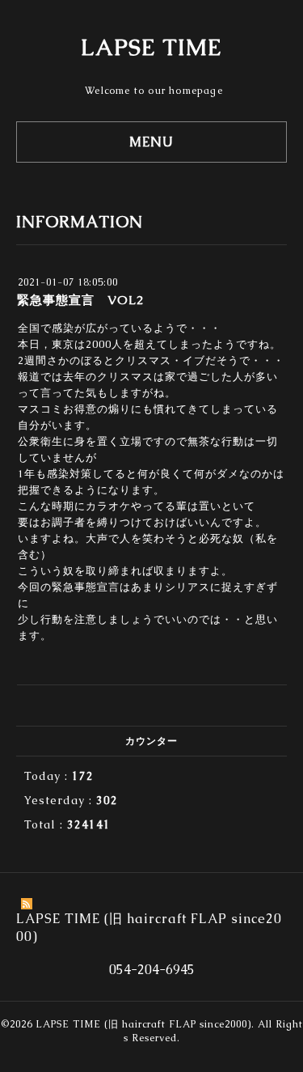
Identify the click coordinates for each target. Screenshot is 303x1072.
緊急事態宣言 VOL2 (80, 299)
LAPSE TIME (151, 46)
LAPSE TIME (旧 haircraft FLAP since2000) (143, 1024)
